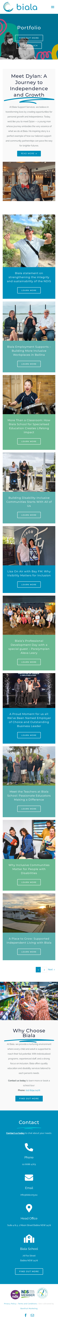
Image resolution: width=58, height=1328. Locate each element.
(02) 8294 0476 (33, 1090)
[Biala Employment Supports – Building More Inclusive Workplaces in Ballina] (29, 304)
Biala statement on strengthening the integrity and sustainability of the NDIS (29, 277)
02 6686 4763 (29, 1164)
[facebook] (25, 1315)
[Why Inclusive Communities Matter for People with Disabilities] (29, 822)
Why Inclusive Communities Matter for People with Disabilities (29, 869)
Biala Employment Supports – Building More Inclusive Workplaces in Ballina (29, 350)
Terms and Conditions (27, 1304)
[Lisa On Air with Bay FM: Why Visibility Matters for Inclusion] (29, 528)
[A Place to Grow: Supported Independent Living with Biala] (29, 895)
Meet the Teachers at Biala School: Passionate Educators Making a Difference (29, 795)
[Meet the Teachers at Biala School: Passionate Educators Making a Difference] (29, 748)
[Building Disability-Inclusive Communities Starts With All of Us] (29, 455)
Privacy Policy (10, 1304)
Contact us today (15, 1133)
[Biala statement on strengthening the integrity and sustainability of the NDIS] (29, 217)
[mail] (32, 1315)
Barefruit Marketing (29, 1309)
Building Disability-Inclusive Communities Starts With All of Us (29, 501)
